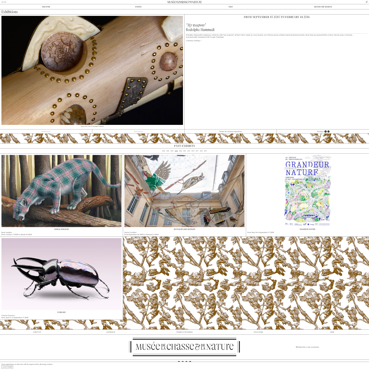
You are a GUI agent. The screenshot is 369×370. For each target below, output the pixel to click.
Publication (46, 131)
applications (258, 332)
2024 (172, 151)
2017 (197, 151)
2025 (167, 151)
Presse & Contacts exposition (230, 131)
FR (2, 2)
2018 (193, 151)
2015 (205, 151)
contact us (37, 332)
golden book (110, 332)
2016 (201, 151)
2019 (188, 151)
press (332, 332)
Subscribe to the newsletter (308, 347)
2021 (184, 151)
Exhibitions (9, 12)
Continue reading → (193, 41)
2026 (163, 151)
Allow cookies (7, 367)
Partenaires (138, 131)
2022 (180, 151)
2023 (176, 151)
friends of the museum (184, 332)
